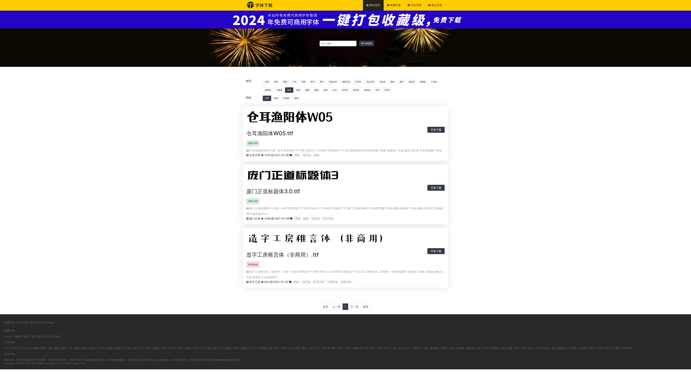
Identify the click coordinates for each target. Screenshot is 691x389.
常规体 (286, 98)
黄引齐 (172, 348)
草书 (322, 82)
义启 (290, 348)
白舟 (196, 348)
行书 (294, 82)
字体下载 (436, 129)
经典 (517, 348)
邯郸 (297, 348)
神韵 (283, 348)
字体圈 (16, 336)
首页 (325, 306)
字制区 (26, 336)
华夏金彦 (357, 348)
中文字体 (415, 5)
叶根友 (227, 348)
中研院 (616, 348)
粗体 (276, 98)
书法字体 (370, 82)
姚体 (289, 90)
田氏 (148, 348)
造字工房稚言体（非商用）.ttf (282, 254)
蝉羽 (334, 348)
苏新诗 (156, 348)
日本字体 (205, 348)
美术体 (356, 90)
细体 (296, 98)
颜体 (392, 82)
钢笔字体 (346, 82)
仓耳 (311, 348)
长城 (608, 348)
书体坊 (188, 348)
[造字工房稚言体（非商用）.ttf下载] (332, 240)
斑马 (340, 348)
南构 (235, 348)
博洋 (487, 348)
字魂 (379, 348)
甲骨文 (387, 90)
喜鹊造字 (583, 348)
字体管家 (627, 348)
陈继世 (495, 348)
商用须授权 (253, 264)
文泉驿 (7, 336)
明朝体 (268, 90)
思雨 (304, 348)
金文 (335, 90)
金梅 (84, 348)
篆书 (402, 82)
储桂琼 (460, 348)
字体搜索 (367, 43)
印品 (318, 348)
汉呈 (386, 348)
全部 (267, 82)
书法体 (382, 82)
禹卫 (164, 348)
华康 (50, 348)
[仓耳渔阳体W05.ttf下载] (293, 118)
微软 (63, 348)
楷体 (285, 82)
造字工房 (254, 282)
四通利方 (562, 348)
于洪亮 (600, 348)
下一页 (354, 306)
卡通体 (279, 90)
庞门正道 (254, 218)
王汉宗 (101, 348)
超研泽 (119, 348)
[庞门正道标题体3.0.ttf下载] (300, 176)
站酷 (57, 336)
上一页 (336, 306)
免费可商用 (253, 143)
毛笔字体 (333, 82)
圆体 (317, 90)
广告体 (434, 82)
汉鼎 (127, 348)
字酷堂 (243, 348)
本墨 (180, 348)
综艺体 (345, 90)
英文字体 (436, 5)
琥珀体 (367, 90)
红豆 (453, 348)
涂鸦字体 (346, 282)
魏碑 (308, 90)
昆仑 (523, 348)
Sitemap (49, 322)
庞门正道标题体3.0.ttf (273, 191)
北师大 (479, 348)
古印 (377, 90)
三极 (393, 348)
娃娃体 (412, 82)
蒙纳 (57, 348)
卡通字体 (332, 282)
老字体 (325, 348)
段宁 (407, 348)
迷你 (530, 348)
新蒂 (214, 348)
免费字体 (395, 5)
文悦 (270, 348)
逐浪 (277, 348)
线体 (326, 90)
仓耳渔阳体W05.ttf (269, 133)
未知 (553, 348)
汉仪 (13, 348)
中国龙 (92, 348)
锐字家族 (34, 348)
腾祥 (43, 348)
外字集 (573, 348)
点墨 (425, 348)
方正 (6, 348)
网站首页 (374, 5)
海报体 (423, 82)
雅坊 (592, 348)
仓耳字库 (254, 155)
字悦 (347, 348)
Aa (220, 348)
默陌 (77, 348)
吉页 (373, 348)
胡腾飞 (444, 348)
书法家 (545, 348)
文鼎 (134, 348)
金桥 (510, 348)
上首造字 (416, 348)
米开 (366, 348)
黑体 (304, 82)
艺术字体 (327, 218)
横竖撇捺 (434, 348)
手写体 (358, 82)
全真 (537, 348)
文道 (400, 348)
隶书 (313, 82)
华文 (70, 348)
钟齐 (141, 348)
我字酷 (262, 348)
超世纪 (110, 348)
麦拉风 (470, 348)
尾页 (365, 306)
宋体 (276, 82)
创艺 (503, 348)
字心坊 (252, 348)
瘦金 (298, 90)
